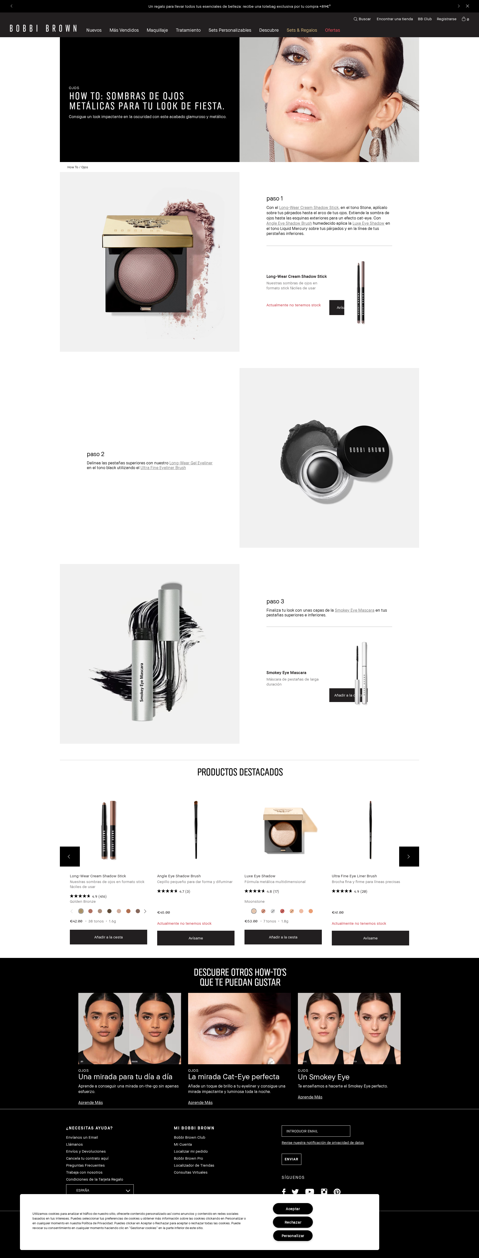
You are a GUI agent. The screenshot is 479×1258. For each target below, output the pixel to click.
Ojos (84, 167)
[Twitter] (295, 1193)
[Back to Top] (463, 948)
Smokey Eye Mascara (354, 610)
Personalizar (293, 1236)
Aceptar (293, 1209)
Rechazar (293, 1222)
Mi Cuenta (183, 1144)
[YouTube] (310, 1193)
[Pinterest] (337, 1193)
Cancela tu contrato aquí (87, 1158)
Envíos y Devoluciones (86, 1151)
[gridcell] (81, 911)
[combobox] (100, 1190)
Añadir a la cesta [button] (108, 937)
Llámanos (74, 1144)
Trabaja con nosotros (84, 1172)
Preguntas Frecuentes (85, 1165)
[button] (269, 30)
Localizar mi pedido (191, 1151)
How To (72, 167)
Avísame (196, 938)
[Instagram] (324, 1193)
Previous (70, 857)
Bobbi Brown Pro (188, 1158)
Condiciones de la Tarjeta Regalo (94, 1179)
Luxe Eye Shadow (368, 223)
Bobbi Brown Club (189, 1137)
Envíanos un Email (82, 1137)
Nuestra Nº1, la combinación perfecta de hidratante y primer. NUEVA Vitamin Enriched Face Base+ (217, 6)
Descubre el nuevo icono (324, 6)
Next (409, 857)
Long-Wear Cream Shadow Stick (309, 207)
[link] (465, 18)
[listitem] (329, 297)
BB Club (425, 18)
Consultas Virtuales (191, 1172)
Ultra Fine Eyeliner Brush (163, 467)
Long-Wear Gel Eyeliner (191, 462)
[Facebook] (284, 1193)
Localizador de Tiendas (194, 1165)
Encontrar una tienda (395, 18)
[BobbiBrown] (43, 28)
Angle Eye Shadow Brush (289, 223)
